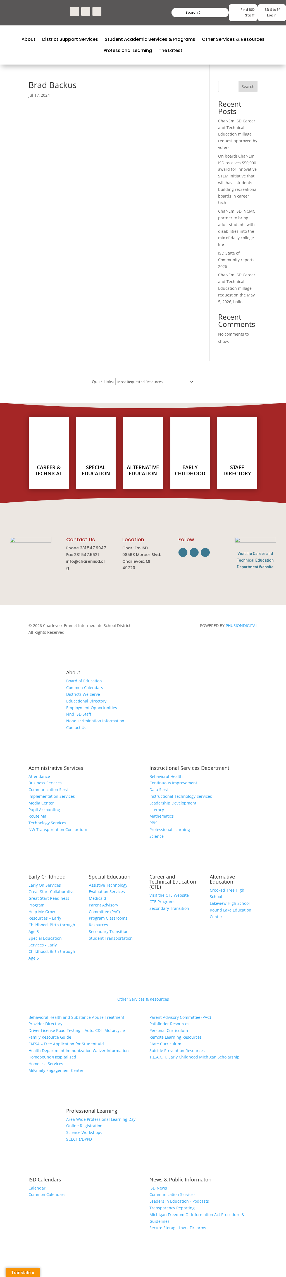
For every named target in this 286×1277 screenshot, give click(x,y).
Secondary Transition (108, 931)
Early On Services (44, 885)
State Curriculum (165, 1043)
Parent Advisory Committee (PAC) (180, 1017)
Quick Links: (103, 381)
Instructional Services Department (189, 768)
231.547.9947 (93, 548)
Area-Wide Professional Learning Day (100, 1119)
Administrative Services (55, 768)
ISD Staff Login (271, 12)
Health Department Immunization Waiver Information (78, 1050)
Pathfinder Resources (169, 1023)
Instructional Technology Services (180, 796)
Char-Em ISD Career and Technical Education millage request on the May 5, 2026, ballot (236, 288)
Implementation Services (51, 796)
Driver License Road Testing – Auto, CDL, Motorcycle (76, 1030)
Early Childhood (47, 876)
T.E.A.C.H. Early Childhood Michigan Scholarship (194, 1057)
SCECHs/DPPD (79, 1139)
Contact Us (76, 727)
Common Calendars (84, 687)
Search (214, 12)
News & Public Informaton (180, 1179)
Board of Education (84, 680)
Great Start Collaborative (51, 891)
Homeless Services (45, 1063)
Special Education (109, 876)
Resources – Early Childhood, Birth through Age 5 (51, 924)
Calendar (37, 1188)
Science (156, 836)
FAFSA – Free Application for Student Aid (66, 1043)
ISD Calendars (44, 1179)
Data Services (162, 789)
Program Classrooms (108, 918)
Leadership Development (172, 803)
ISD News (158, 1188)
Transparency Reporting (172, 1207)
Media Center (41, 803)
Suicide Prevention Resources (177, 1050)
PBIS (153, 822)
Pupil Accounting (44, 809)
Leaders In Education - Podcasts (179, 1201)
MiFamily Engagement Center (56, 1070)
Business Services (45, 782)
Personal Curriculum (168, 1030)
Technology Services (47, 822)
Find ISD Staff (247, 12)
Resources (98, 924)
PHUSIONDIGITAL (242, 625)
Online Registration (84, 1125)
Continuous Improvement (173, 782)
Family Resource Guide (49, 1037)
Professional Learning (169, 829)
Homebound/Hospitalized (52, 1057)
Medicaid (97, 898)
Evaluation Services (107, 891)
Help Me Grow (41, 911)
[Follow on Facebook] (74, 11)
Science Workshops (84, 1132)
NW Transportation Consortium (57, 829)
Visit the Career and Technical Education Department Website (255, 560)
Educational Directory (86, 701)
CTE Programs (162, 901)
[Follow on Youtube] (96, 11)
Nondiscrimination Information (95, 720)
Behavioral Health (166, 776)
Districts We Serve (83, 694)
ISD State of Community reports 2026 (236, 259)
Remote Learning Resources (175, 1037)
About (73, 672)
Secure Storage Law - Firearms (177, 1227)
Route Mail (38, 816)
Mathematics (161, 816)
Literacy (156, 809)
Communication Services (51, 789)
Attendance (39, 776)
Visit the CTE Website (169, 895)
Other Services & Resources (143, 999)
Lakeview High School (230, 903)
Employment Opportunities (91, 707)
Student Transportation (111, 938)
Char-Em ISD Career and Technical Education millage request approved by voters (237, 134)
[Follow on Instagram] (85, 11)
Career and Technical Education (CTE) (172, 881)
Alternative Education (222, 879)
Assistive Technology (108, 885)
